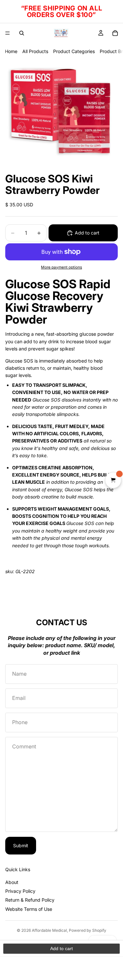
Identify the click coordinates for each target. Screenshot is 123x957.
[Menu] (7, 33)
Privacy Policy (20, 891)
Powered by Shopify (87, 930)
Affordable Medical (49, 930)
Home (11, 51)
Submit (20, 845)
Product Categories (74, 51)
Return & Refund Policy (29, 900)
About (11, 882)
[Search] (21, 33)
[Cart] (115, 33)
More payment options (61, 267)
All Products (35, 51)
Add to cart (87, 232)
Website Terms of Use (28, 909)
